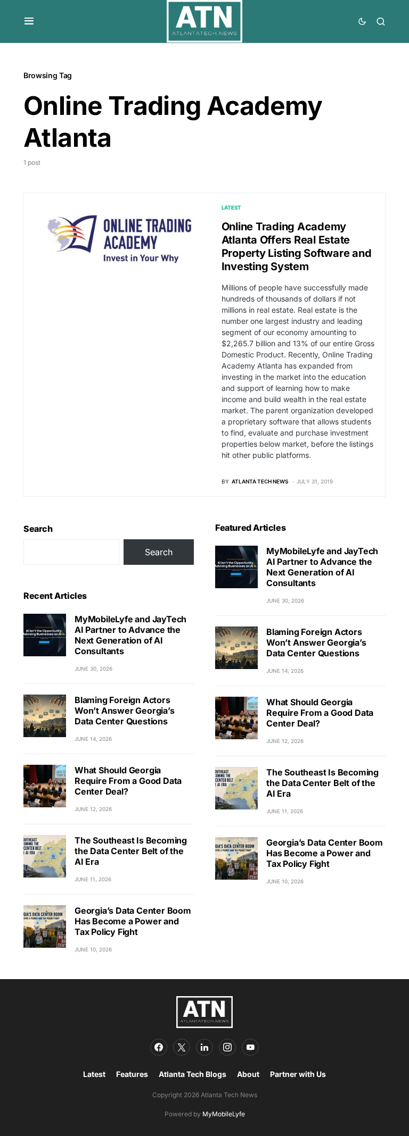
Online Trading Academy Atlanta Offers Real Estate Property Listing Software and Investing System (297, 246)
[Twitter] (181, 1047)
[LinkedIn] (204, 1047)
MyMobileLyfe (223, 1114)
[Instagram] (227, 1047)
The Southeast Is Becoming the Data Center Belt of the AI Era (131, 851)
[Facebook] (158, 1047)
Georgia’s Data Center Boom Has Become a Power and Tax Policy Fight (133, 921)
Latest (232, 207)
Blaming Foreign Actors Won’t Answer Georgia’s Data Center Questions (125, 710)
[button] (29, 21)
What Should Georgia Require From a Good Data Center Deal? (128, 781)
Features (132, 1074)
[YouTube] (250, 1047)
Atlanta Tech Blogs (192, 1074)
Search (38, 528)
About (248, 1074)
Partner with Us (298, 1074)
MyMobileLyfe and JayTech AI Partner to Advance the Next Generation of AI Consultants (130, 635)
